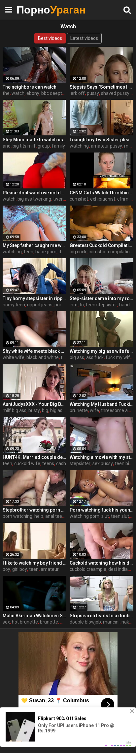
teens (48, 463)
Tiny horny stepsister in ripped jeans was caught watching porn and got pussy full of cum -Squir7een (34, 298)
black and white (42, 357)
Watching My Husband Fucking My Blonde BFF (101, 404)
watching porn (84, 516)
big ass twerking (34, 199)
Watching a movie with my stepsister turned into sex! (101, 457)
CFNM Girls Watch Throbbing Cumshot (101, 192)
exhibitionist (102, 199)
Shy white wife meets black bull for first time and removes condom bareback (34, 351)
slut (105, 516)
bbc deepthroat (57, 93)
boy (6, 569)
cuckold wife (27, 463)
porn (59, 304)
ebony (32, 93)
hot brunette (25, 622)
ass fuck (95, 357)
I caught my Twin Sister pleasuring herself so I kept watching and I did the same (101, 139)
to (82, 304)
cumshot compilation (110, 251)
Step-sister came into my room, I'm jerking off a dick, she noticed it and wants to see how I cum (101, 298)
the (6, 93)
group (44, 146)
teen (28, 251)
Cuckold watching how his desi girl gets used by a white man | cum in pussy (101, 563)
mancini (111, 622)
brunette (79, 410)
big (45, 410)
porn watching (17, 516)
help (38, 516)
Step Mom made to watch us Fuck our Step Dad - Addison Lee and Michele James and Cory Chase (34, 139)
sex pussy (102, 463)
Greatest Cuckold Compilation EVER (101, 245)
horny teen (14, 304)
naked (127, 622)
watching (79, 146)
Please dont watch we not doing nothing (34, 192)
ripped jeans (39, 304)
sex (6, 622)
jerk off (77, 93)
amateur (50, 569)
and (7, 146)
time (65, 357)
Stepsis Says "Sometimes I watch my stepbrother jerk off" (101, 87)
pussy (93, 93)
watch (18, 93)
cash (61, 463)
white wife (13, 357)
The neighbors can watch (29, 87)
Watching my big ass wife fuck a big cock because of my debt (101, 351)
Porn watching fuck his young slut (101, 510)
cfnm (122, 199)
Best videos (50, 38)
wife (94, 410)
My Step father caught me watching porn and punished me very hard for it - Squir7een (34, 245)
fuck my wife (119, 357)
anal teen (55, 516)
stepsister (80, 463)
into (74, 304)
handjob (127, 304)
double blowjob (85, 622)
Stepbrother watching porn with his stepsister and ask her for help (34, 510)
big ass (77, 357)
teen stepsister (101, 304)
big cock (78, 251)
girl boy (19, 569)
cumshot (79, 199)
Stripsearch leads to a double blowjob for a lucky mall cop (101, 615)
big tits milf (24, 146)
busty (34, 410)
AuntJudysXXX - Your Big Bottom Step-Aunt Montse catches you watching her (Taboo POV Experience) (34, 404)
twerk (59, 199)
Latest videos (84, 38)
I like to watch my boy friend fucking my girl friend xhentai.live (34, 563)
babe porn (45, 251)
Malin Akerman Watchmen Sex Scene (34, 615)
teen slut (120, 516)
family (58, 146)
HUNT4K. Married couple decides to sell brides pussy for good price (34, 457)
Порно (33, 9)
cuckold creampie (88, 569)
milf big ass (14, 410)
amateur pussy (106, 146)
